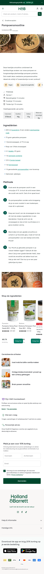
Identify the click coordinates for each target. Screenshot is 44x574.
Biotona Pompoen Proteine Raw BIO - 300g (29, 327)
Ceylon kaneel (15, 160)
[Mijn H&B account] (37, 8)
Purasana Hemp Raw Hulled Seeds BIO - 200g (12, 327)
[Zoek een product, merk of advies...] (40, 13)
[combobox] (20, 13)
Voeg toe (18, 341)
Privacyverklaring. (17, 475)
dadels (11, 151)
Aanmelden (22, 481)
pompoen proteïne (15, 156)
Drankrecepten (10, 20)
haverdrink (15, 130)
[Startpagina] (22, 8)
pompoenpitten (23, 169)
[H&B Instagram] (18, 512)
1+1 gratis (40, 324)
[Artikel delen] (35, 37)
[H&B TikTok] (26, 512)
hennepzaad (13, 165)
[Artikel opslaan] (41, 37)
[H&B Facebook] (22, 512)
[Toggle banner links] (42, 2)
